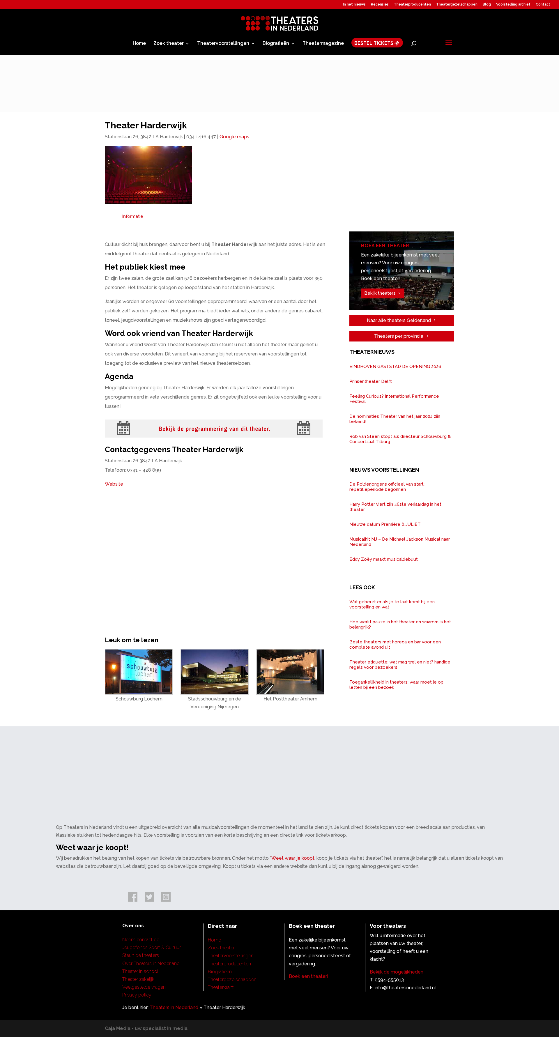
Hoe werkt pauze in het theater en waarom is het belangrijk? (400, 624)
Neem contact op (141, 939)
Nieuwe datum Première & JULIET (385, 524)
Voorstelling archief (513, 4)
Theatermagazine (323, 43)
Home (139, 43)
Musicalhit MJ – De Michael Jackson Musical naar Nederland (399, 542)
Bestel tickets (374, 43)
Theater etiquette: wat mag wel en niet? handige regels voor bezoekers (399, 664)
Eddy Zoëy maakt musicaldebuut (383, 559)
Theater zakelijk (138, 979)
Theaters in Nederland (174, 1007)
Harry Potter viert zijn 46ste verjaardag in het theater (395, 507)
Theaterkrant (221, 987)
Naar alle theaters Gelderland (399, 320)
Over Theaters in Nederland (151, 963)
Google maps (234, 136)
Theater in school (140, 971)
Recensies (380, 4)
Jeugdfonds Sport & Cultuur (151, 947)
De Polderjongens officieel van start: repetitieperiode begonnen (386, 487)
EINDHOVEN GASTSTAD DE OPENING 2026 (395, 366)
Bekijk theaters (380, 293)
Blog (487, 4)
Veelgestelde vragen (144, 987)
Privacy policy (136, 995)
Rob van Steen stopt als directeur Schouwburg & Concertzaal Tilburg (400, 439)
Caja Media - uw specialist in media (146, 1028)
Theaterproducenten (412, 4)
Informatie (132, 216)
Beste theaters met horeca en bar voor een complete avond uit (395, 644)
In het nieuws (354, 4)
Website (114, 484)
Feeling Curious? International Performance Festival (394, 399)
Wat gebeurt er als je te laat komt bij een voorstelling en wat (392, 604)
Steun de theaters (140, 955)
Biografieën (276, 43)
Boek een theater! (308, 976)
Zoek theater (168, 43)
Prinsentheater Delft (370, 381)
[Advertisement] (404, 177)
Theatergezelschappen (456, 4)
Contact (543, 4)
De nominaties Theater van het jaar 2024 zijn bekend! (394, 419)
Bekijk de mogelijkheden (396, 972)
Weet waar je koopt (292, 858)
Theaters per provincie (398, 336)
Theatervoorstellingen (223, 43)
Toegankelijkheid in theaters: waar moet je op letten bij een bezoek (396, 684)
